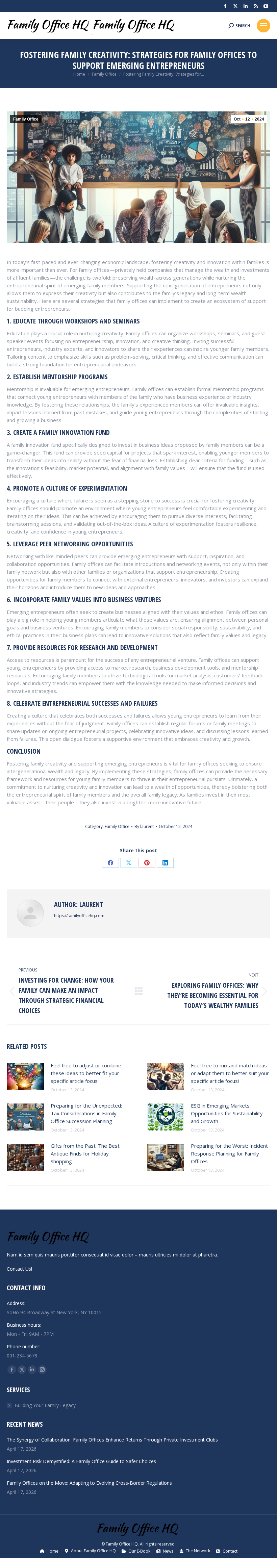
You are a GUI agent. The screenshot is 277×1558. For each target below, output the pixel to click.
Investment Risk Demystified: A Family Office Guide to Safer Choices (81, 1461)
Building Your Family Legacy (45, 1405)
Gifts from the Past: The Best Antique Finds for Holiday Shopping (85, 1153)
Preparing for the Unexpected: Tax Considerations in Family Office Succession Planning (86, 1113)
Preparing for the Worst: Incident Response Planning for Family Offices (229, 1153)
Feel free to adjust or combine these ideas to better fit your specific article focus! (86, 1073)
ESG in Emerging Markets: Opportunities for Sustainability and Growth (227, 1113)
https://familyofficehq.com (79, 915)
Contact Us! (19, 1269)
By (144, 826)
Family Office (26, 119)
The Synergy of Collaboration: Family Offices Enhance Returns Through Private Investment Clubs (112, 1439)
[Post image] (25, 1076)
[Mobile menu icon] (263, 25)
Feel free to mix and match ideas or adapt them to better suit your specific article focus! (230, 1073)
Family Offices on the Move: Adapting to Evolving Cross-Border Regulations (89, 1483)
